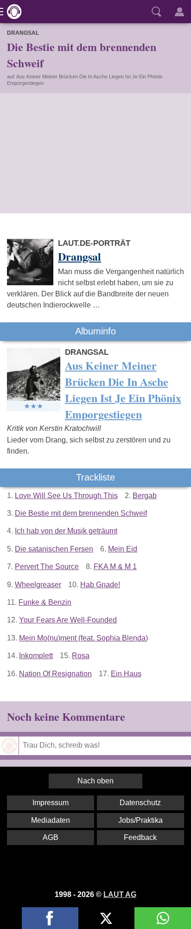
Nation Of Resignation (55, 674)
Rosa (80, 656)
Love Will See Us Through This (66, 496)
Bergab (145, 496)
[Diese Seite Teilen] (50, 918)
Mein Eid (122, 549)
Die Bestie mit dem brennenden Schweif (81, 513)
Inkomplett (36, 656)
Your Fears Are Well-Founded (68, 620)
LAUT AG (119, 894)
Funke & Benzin (45, 602)
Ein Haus (126, 674)
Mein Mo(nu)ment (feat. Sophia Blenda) (83, 638)
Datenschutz (140, 803)
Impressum (50, 803)
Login (179, 11)
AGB (50, 837)
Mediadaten (50, 820)
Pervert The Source (47, 566)
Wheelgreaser (38, 585)
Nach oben (95, 781)
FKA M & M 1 (115, 566)
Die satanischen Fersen (54, 549)
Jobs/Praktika (140, 820)
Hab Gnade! (100, 585)
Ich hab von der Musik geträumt (66, 531)
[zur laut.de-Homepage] (11, 11)
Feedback (140, 837)
